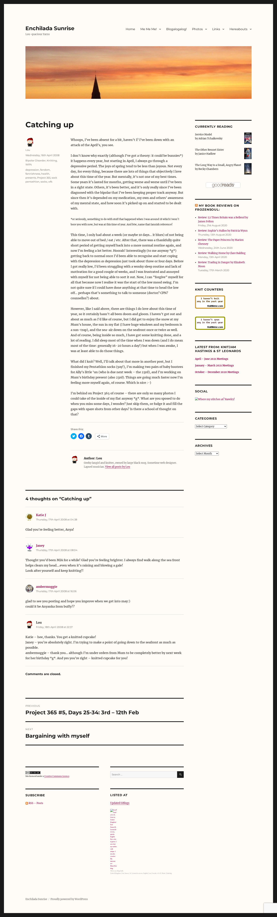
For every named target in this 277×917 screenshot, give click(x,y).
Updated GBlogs (119, 803)
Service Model (203, 134)
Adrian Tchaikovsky (210, 138)
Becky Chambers (208, 169)
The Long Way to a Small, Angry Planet (218, 165)
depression (32, 169)
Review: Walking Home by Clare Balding (222, 253)
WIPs (28, 164)
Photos (197, 29)
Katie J (41, 515)
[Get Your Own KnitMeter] (223, 302)
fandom (45, 169)
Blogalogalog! (176, 29)
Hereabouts (238, 29)
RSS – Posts (35, 803)
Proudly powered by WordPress (69, 899)
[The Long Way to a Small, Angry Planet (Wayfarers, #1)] (248, 168)
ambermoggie (46, 587)
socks (44, 181)
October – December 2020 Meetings (217, 372)
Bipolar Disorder (35, 160)
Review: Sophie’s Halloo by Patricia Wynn (223, 230)
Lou (27, 149)
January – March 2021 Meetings (214, 365)
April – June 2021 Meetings (211, 359)
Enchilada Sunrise (49, 28)
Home (130, 29)
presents (30, 177)
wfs (50, 181)
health (45, 173)
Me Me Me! (148, 29)
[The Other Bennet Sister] (248, 153)
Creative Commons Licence (56, 776)
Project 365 (44, 177)
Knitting (52, 160)
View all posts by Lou (117, 466)
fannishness (32, 173)
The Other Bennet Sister (209, 149)
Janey (40, 545)
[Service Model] (248, 138)
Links (216, 29)
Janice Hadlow (207, 153)
